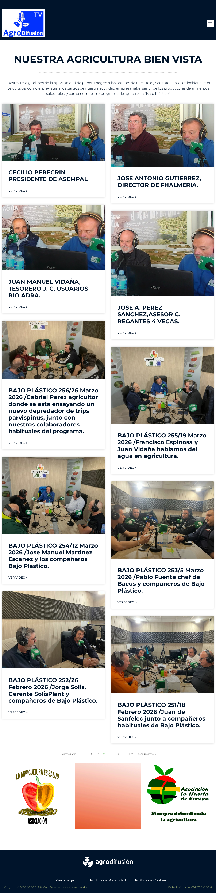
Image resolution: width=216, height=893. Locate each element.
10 (117, 754)
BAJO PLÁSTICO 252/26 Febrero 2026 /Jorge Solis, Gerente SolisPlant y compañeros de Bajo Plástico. (52, 690)
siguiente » (147, 754)
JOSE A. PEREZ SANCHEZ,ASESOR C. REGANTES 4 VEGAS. (148, 314)
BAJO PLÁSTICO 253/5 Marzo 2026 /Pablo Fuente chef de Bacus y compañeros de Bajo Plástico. (161, 580)
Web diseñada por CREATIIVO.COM (190, 887)
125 (131, 754)
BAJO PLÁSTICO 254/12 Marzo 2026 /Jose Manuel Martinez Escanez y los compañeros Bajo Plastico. (53, 555)
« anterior (68, 754)
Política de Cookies (151, 880)
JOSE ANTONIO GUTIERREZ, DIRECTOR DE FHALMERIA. (159, 181)
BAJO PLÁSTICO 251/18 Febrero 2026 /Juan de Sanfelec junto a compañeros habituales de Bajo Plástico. (161, 715)
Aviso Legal (65, 880)
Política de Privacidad (108, 880)
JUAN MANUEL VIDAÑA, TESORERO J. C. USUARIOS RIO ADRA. (48, 288)
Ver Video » (18, 191)
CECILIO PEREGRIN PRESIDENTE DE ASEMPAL (48, 176)
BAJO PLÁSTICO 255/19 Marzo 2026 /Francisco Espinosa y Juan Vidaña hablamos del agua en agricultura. (162, 445)
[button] (210, 23)
